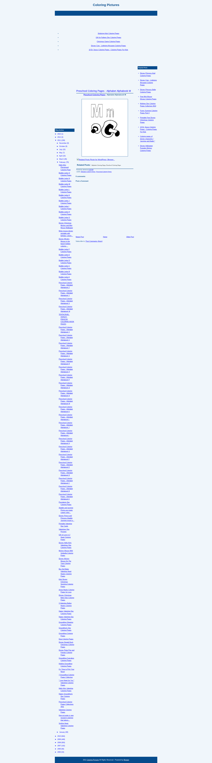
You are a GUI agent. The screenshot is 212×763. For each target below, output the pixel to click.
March (61, 159)
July (60, 149)
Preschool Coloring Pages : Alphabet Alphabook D (66, 473)
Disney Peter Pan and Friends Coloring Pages (66, 652)
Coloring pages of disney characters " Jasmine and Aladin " (147, 138)
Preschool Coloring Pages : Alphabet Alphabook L (66, 417)
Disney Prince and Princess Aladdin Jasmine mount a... (66, 518)
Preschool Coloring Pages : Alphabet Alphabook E (66, 465)
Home (105, 237)
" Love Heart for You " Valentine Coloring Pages (66, 683)
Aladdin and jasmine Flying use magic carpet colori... (66, 510)
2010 (59, 736)
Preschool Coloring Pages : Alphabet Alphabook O (66, 385)
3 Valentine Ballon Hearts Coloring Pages (65, 605)
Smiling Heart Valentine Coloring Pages (66, 725)
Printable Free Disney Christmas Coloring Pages (147, 120)
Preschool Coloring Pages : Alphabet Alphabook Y (66, 293)
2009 (59, 739)
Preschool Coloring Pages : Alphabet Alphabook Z (66, 285)
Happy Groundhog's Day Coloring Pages (66, 696)
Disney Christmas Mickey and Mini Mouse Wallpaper (66, 225)
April (60, 156)
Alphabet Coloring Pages (88, 171)
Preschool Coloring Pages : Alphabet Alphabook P (66, 377)
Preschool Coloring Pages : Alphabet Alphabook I (66, 433)
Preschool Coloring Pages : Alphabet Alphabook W (66, 309)
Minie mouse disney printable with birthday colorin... (66, 233)
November (62, 143)
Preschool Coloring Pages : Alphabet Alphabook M (103, 91)
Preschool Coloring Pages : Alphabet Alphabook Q (66, 369)
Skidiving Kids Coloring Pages (108, 33)
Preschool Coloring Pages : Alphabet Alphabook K (66, 409)
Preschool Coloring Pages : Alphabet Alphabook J (66, 425)
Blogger (126, 760)
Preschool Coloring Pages (94, 95)
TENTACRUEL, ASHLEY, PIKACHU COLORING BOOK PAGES (66, 319)
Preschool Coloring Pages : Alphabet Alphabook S (66, 353)
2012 (59, 137)
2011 (59, 140)
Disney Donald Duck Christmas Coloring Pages (66, 644)
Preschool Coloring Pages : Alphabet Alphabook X (66, 301)
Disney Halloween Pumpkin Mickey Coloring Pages (146, 148)
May (60, 153)
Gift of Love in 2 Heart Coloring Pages (65, 537)
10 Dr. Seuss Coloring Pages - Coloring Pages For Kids (108, 50)
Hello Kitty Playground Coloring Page (65, 167)
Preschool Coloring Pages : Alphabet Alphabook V (66, 329)
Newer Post (80, 237)
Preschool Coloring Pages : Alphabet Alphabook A (66, 496)
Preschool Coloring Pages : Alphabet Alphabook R (66, 361)
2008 (59, 742)
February (62, 162)
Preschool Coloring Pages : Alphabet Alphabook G (66, 449)
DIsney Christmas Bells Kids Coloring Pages (66, 597)
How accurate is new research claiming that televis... (66, 718)
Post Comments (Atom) (94, 241)
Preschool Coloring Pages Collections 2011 (66, 704)
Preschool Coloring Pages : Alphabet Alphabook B (66, 488)
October (62, 146)
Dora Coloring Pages (66, 639)
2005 (59, 752)
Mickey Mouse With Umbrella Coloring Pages (66, 553)
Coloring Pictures (106, 5)
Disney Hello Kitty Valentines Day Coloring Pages (65, 545)
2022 (59, 134)
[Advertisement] (106, 13)
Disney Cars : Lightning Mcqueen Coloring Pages (108, 46)
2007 (59, 746)
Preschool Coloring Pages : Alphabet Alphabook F (66, 457)
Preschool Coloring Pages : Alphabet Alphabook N (66, 393)
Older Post (130, 237)
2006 (59, 749)
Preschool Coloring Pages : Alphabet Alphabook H (66, 441)
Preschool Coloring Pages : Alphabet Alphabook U (66, 337)
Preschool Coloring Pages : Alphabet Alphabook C (66, 481)
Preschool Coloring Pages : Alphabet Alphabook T (66, 345)
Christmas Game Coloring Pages (108, 41)
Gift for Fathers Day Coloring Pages (108, 37)
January (62, 732)
